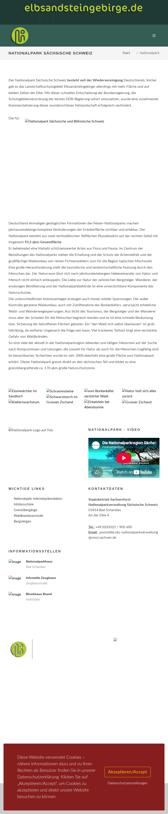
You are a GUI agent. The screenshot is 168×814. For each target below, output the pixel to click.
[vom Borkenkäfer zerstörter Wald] (103, 393)
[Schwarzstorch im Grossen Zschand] (65, 399)
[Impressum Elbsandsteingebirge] (31, 19)
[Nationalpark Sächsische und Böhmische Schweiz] (90, 121)
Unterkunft (21, 730)
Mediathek (21, 724)
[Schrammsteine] (65, 391)
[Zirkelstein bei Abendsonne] (103, 404)
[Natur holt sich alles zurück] (141, 393)
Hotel (70, 712)
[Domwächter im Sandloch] (27, 393)
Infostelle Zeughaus (41, 578)
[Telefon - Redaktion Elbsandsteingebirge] (44, 19)
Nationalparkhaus (39, 561)
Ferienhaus (74, 730)
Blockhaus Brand (39, 594)
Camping (72, 735)
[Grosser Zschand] (141, 402)
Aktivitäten (22, 735)
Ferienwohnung (77, 724)
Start (126, 53)
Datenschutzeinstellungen (127, 783)
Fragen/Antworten (27, 712)
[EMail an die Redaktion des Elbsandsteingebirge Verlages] (57, 19)
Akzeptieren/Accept (127, 772)
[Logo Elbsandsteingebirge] (19, 36)
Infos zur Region (25, 718)
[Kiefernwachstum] (27, 402)
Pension (72, 718)
